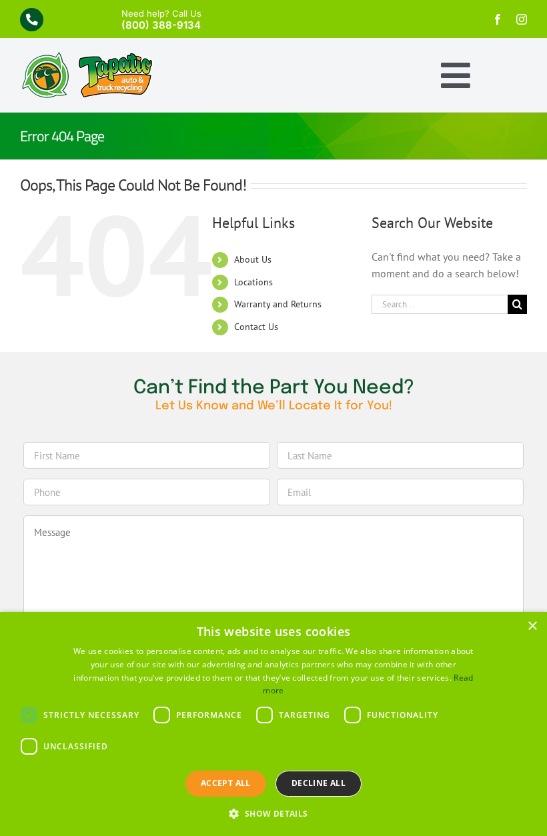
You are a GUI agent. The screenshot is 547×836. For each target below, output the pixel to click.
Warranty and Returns (278, 304)
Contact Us (256, 327)
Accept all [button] (226, 783)
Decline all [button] (319, 783)
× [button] (532, 626)
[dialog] (273, 724)
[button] (273, 813)
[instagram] (521, 19)
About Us (252, 259)
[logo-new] (86, 56)
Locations (253, 282)
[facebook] (497, 19)
